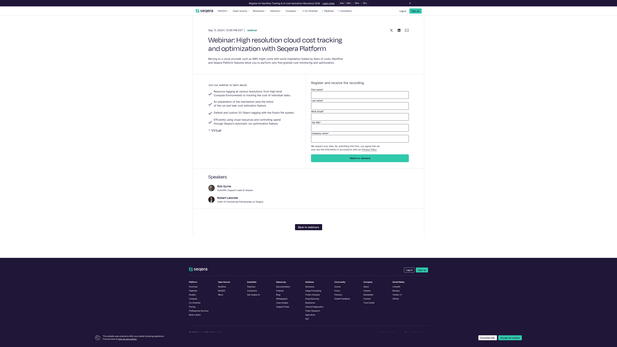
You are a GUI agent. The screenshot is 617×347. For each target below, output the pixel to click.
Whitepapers (281, 299)
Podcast (280, 290)
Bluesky (396, 290)
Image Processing (313, 290)
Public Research (312, 311)
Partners (338, 295)
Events (337, 286)
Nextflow (222, 286)
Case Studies (282, 303)
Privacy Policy (369, 149)
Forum (337, 290)
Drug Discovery (312, 299)
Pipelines (329, 10)
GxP (307, 319)
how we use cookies (127, 339)
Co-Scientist (311, 10)
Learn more (328, 3)
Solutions (275, 10)
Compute (193, 299)
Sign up (422, 270)
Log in (403, 11)
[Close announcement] (409, 3)
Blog (278, 295)
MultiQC (221, 290)
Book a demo (195, 315)
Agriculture (310, 315)
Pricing (192, 307)
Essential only (487, 337)
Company (291, 10)
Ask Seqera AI (253, 295)
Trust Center (369, 303)
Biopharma (310, 303)
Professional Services (198, 311)
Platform (222, 10)
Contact (367, 299)
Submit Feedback (342, 299)
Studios (192, 295)
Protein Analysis (312, 295)
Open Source (240, 10)
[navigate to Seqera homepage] (204, 11)
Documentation (283, 286)
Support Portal (282, 307)
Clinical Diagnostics (314, 307)
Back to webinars (308, 227)
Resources (258, 10)
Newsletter (368, 295)
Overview (193, 286)
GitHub (396, 299)
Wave (220, 295)
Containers (346, 10)
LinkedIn (396, 286)
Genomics (309, 286)
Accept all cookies (510, 337)
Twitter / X (397, 295)
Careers (367, 290)
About (366, 286)
